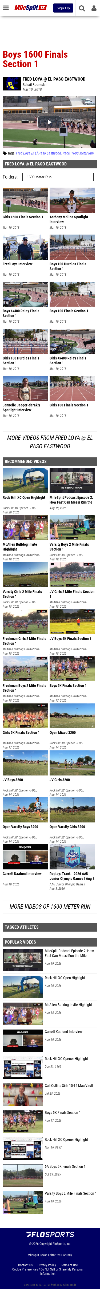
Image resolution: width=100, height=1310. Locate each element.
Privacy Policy (47, 1265)
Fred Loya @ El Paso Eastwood (54, 79)
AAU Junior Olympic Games (67, 884)
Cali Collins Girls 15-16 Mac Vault (69, 1085)
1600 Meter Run (82, 153)
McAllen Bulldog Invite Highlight (68, 1005)
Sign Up (63, 8)
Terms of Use (69, 1265)
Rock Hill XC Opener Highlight (66, 1058)
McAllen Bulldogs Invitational (21, 555)
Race (66, 153)
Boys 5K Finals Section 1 (63, 1112)
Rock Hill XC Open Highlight (65, 978)
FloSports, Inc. (62, 1244)
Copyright (45, 1244)
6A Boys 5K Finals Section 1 (65, 1166)
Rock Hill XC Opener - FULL (20, 508)
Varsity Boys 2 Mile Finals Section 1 (71, 1193)
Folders (10, 177)
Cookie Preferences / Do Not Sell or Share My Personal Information (47, 1272)
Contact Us (25, 1265)
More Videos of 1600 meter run (50, 906)
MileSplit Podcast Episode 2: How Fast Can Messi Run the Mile (69, 953)
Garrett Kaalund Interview (63, 1032)
